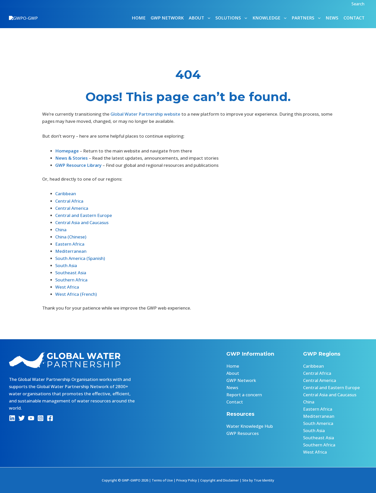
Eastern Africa (69, 244)
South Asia (66, 265)
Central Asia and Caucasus (81, 222)
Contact (354, 18)
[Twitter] (21, 418)
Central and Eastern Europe (83, 215)
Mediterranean (70, 251)
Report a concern (244, 395)
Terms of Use (162, 480)
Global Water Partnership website (145, 114)
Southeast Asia (70, 273)
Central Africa (69, 201)
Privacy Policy (186, 480)
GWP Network (167, 18)
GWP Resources (242, 433)
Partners (303, 18)
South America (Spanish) (80, 258)
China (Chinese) (70, 237)
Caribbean (65, 193)
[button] (358, 3)
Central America (71, 208)
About (232, 373)
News (332, 18)
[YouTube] (31, 418)
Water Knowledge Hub (249, 426)
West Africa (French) (76, 294)
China (61, 230)
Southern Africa (71, 280)
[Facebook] (50, 418)
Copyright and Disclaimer (219, 480)
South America (318, 423)
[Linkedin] (12, 418)
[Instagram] (40, 418)
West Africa (67, 287)
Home (139, 18)
